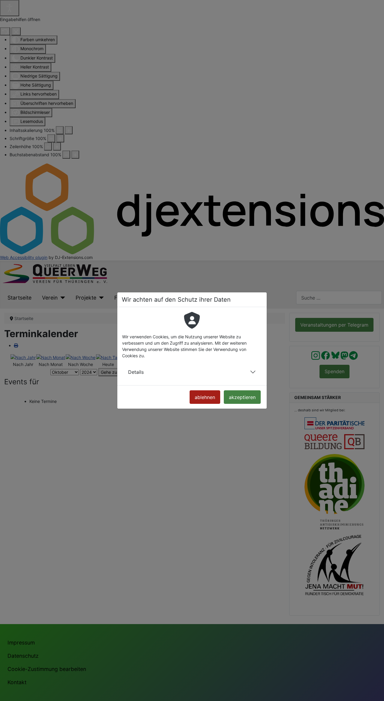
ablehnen (205, 397)
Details (136, 372)
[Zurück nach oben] (374, 690)
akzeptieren (242, 397)
